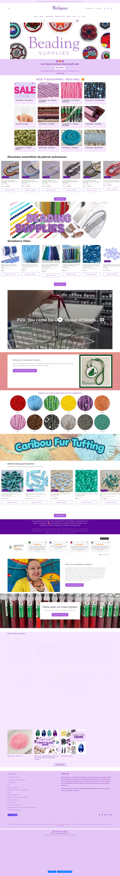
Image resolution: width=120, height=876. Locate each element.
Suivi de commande (13, 787)
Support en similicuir (40, 726)
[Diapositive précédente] (57, 629)
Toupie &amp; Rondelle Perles (97, 694)
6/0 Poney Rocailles (67, 726)
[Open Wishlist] (108, 8)
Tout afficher (60, 199)
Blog (9, 792)
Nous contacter (12, 802)
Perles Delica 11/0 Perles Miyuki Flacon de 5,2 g (98, 664)
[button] (9, 8)
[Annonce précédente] (7, 1)
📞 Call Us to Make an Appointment (64, 871)
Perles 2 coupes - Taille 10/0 (43, 694)
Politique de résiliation (106, 824)
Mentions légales (60, 825)
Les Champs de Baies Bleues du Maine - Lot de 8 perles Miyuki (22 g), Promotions (71, 266)
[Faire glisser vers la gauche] (57, 195)
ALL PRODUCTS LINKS (14, 777)
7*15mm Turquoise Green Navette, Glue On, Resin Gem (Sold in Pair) (11, 494)
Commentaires (11, 782)
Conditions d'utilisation (13, 799)
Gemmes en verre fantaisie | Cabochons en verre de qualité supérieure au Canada (46, 757)
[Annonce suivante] (112, 1)
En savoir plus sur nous (75, 585)
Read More (37, 550)
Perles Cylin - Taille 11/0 (15, 756)
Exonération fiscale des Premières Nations (18, 789)
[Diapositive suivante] (63, 629)
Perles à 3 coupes (66, 663)
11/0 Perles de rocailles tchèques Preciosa (18, 695)
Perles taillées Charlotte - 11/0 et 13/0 (46, 663)
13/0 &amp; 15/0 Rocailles (16, 726)
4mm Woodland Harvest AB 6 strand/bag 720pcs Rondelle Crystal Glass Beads (91, 181)
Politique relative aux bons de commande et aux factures (22, 807)
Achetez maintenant (60, 614)
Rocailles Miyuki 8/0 (94, 726)
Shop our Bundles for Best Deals (25, 370)
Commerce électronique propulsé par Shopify (35, 824)
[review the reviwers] (45, 542)
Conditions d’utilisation (77, 824)
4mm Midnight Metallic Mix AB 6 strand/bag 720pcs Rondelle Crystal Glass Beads (70, 181)
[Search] (77, 21)
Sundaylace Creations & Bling (19, 824)
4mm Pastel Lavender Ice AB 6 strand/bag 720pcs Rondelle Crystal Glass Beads (50, 181)
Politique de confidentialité (65, 824)
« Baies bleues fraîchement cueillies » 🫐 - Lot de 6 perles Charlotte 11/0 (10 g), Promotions (50, 266)
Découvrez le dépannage (14, 809)
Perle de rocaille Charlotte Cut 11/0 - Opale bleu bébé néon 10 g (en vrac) (30, 265)
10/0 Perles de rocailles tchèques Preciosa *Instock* (71, 695)
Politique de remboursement (15, 804)
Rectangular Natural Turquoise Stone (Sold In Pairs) (36, 494)
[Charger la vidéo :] (60, 319)
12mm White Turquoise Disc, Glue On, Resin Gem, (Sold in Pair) (61, 494)
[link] (25, 93)
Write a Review (104, 538)
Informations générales (13, 794)
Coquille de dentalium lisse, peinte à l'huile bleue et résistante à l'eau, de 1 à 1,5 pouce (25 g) (91, 266)
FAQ (9, 784)
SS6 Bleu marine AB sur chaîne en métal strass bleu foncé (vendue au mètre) (9, 266)
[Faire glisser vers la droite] (63, 195)
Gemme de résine (66, 756)
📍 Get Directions (52, 871)
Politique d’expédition (88, 824)
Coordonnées (97, 824)
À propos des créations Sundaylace (17, 779)
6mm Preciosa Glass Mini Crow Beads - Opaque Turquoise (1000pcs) (86, 494)
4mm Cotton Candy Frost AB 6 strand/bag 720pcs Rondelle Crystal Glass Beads (30, 181)
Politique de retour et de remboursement (18, 797)
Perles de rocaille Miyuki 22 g (17, 663)
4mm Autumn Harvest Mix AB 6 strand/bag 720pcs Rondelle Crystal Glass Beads (9, 181)
